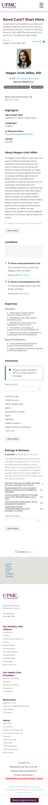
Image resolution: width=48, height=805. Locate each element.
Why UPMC (7, 723)
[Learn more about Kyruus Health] (24, 551)
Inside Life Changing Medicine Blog (16, 706)
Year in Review (8, 752)
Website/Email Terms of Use (23, 767)
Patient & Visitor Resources (13, 639)
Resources (7, 682)
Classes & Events (9, 655)
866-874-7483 (11, 100)
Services (6, 642)
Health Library (8, 661)
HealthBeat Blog (9, 658)
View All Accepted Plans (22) (19, 134)
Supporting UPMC (9, 740)
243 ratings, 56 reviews (28, 79)
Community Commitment (13, 733)
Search (6, 40)
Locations (6, 636)
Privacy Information (23, 775)
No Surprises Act (9, 648)
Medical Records (9, 645)
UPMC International (10, 749)
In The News (7, 712)
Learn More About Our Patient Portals (10, 570)
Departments (8, 688)
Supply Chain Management (13, 730)
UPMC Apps (7, 743)
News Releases (8, 709)
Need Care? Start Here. (24, 19)
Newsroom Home (9, 703)
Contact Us (23, 763)
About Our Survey (9, 665)
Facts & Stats (7, 727)
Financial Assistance (10, 652)
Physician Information (11, 678)
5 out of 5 (10, 455)
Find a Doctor (8, 632)
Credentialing (8, 691)
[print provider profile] (43, 41)
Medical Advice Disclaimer (23, 771)
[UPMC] (9, 5)
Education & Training (10, 685)
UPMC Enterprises (9, 746)
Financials (6, 736)
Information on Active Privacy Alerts (24, 778)
